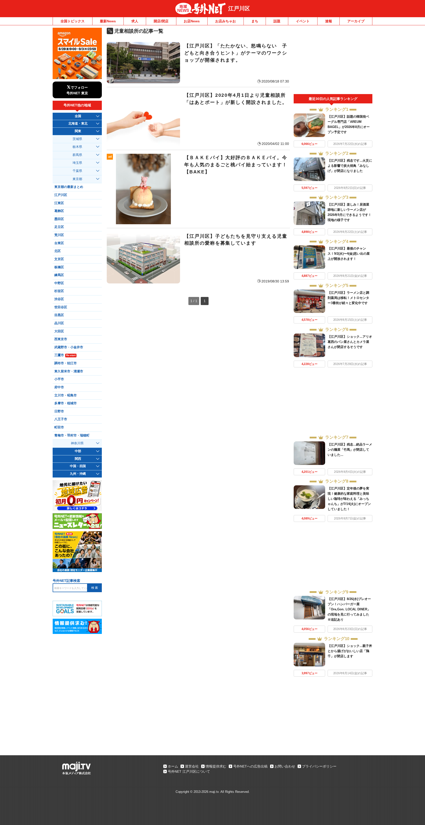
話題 (276, 21)
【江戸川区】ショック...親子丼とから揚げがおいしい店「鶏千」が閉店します (350, 651)
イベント (303, 21)
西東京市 (60, 339)
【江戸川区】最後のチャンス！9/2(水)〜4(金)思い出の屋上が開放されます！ (349, 254)
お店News (192, 21)
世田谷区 (60, 307)
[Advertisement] (333, 61)
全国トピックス (73, 21)
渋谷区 (59, 299)
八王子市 (60, 419)
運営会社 (192, 766)
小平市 (59, 379)
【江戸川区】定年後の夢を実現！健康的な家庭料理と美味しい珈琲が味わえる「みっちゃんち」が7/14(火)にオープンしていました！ (349, 499)
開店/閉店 (161, 21)
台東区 (59, 243)
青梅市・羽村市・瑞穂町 (72, 435)
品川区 (59, 323)
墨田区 (59, 219)
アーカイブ (355, 21)
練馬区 (59, 275)
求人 (134, 21)
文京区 (59, 259)
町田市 (59, 427)
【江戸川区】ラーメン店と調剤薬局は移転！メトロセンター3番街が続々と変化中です (348, 298)
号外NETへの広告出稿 (250, 766)
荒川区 (59, 235)
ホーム (173, 766)
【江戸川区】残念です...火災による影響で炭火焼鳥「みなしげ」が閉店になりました (350, 166)
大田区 (59, 331)
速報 (328, 21)
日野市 (59, 411)
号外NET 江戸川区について (189, 771)
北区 (57, 251)
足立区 (59, 227)
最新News (108, 21)
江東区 (59, 203)
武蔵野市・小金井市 (68, 347)
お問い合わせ (284, 766)
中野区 (59, 283)
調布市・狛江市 (65, 363)
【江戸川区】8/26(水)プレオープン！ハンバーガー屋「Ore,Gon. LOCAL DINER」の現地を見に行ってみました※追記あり (349, 609)
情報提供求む (216, 766)
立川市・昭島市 (65, 395)
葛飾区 (59, 211)
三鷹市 (65, 355)
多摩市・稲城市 (65, 403)
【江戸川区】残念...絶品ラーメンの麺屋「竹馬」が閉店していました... (350, 450)
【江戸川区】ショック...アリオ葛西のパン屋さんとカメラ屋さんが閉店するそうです (350, 342)
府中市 (59, 387)
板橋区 (59, 267)
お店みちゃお (225, 21)
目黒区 (59, 315)
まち (254, 21)
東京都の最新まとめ (68, 187)
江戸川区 (239, 8)
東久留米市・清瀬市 (68, 371)
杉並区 (59, 291)
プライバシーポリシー (319, 766)
